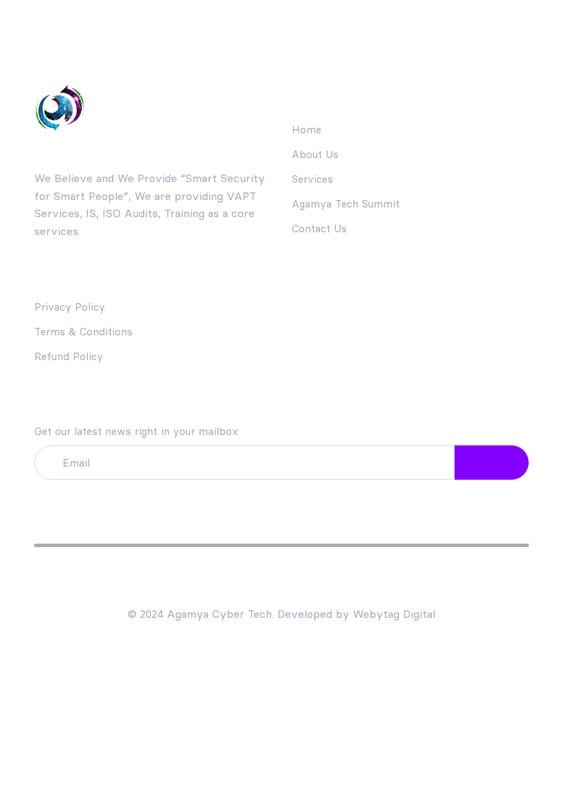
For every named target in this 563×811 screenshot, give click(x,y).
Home (306, 129)
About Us (315, 154)
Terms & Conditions (83, 331)
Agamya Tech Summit (346, 203)
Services (312, 179)
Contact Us (319, 228)
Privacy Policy (69, 306)
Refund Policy (68, 356)
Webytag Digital (394, 614)
